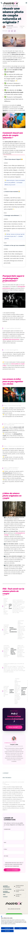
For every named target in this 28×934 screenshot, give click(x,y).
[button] (2, 3)
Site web (6, 856)
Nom (5, 842)
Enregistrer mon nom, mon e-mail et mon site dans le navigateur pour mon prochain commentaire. (14, 864)
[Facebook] (9, 31)
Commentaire (7, 829)
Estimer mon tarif (13, 727)
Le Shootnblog (7, 889)
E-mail (5, 849)
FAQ (4, 894)
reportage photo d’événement (11, 339)
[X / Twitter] (12, 31)
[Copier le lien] (15, 31)
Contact (5, 896)
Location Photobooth (6, 886)
